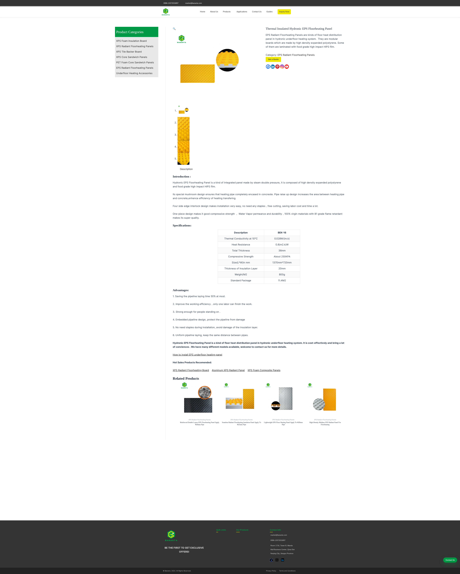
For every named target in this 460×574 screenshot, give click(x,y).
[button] (227, 11)
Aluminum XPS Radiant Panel (228, 370)
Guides (269, 12)
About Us (214, 12)
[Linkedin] (273, 66)
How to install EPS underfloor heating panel (197, 354)
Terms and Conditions (287, 571)
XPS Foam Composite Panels (264, 370)
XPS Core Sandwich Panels (131, 57)
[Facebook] (268, 66)
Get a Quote (273, 59)
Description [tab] (186, 169)
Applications (242, 12)
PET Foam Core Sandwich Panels (135, 62)
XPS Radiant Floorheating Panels (134, 46)
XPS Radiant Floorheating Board (191, 370)
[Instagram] (282, 66)
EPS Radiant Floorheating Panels (134, 67)
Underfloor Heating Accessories (134, 73)
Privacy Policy (271, 571)
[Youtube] (287, 66)
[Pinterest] (277, 66)
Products (226, 12)
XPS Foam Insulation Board (131, 40)
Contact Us (257, 12)
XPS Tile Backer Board (129, 51)
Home (202, 12)
